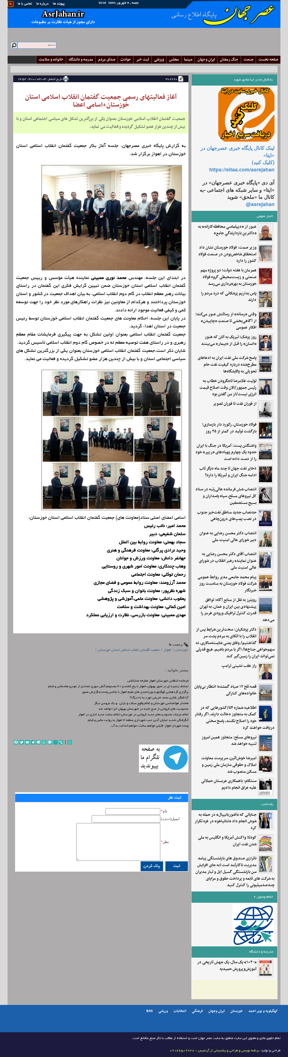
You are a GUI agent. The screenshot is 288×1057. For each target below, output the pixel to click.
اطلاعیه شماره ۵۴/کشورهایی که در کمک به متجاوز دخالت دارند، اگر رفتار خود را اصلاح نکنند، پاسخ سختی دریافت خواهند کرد (234, 718)
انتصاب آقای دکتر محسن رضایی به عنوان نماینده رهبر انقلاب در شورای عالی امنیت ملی (227, 561)
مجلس (174, 59)
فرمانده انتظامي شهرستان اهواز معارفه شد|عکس (157, 681)
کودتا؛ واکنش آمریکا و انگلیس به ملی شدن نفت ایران (227, 841)
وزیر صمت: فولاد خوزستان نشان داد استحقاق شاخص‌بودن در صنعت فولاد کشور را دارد (227, 254)
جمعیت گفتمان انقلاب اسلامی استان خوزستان (129, 650)
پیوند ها (59, 4)
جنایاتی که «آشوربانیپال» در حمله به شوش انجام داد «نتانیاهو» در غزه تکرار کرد (225, 822)
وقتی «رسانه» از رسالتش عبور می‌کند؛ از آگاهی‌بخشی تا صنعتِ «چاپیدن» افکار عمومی (225, 321)
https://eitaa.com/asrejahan (241, 169)
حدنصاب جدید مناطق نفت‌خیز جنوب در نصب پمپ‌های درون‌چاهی (226, 516)
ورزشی (159, 59)
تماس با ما (25, 4)
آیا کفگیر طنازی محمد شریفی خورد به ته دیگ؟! (159, 698)
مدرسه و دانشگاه (81, 59)
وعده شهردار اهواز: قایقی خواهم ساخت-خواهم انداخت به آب (149, 726)
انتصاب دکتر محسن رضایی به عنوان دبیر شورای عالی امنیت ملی (227, 537)
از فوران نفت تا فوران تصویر (234, 404)
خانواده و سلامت (51, 59)
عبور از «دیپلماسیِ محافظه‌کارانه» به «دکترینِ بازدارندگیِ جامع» (227, 230)
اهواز (167, 650)
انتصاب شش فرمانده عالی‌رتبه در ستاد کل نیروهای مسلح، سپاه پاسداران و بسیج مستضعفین (225, 496)
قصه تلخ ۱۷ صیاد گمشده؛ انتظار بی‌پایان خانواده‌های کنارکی (225, 690)
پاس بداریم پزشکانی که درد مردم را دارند (228, 297)
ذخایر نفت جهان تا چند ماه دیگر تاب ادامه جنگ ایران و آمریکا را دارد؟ (227, 472)
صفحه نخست (268, 59)
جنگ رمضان (229, 59)
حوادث (125, 59)
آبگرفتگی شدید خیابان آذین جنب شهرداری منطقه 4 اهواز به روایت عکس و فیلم (138, 720)
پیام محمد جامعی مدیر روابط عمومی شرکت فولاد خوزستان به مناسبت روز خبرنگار (226, 584)
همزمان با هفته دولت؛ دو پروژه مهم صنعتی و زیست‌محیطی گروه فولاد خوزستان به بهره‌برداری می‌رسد (228, 277)
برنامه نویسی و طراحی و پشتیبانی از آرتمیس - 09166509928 (214, 1050)
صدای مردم (106, 59)
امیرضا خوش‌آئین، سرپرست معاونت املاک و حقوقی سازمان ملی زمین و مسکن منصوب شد (228, 765)
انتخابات (180, 1011)
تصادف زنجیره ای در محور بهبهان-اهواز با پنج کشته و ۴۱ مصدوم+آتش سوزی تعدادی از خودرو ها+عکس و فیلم (118, 686)
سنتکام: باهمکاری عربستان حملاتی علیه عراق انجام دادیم (228, 784)
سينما (188, 59)
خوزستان (181, 650)
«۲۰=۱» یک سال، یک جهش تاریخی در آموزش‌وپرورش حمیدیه (226, 966)
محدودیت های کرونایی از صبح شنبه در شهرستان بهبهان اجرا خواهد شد (143, 709)
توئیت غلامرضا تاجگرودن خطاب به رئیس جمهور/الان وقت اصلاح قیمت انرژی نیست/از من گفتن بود (227, 388)
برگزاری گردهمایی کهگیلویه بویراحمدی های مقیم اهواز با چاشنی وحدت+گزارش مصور (135, 692)
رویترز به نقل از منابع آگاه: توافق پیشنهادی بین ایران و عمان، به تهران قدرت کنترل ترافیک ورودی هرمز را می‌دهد (237, 610)
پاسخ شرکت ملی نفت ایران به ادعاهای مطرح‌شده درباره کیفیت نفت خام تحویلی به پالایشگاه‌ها (227, 365)
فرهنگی (197, 1011)
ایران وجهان (216, 1011)
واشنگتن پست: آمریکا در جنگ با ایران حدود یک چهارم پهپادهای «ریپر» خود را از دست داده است (225, 452)
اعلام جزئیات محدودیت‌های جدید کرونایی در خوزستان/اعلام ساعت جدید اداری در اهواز (133, 714)
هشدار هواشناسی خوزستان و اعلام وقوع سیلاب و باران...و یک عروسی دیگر (141, 703)
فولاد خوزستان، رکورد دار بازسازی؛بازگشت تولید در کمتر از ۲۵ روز (229, 428)
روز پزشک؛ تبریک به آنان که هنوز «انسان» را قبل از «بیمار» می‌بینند (228, 340)
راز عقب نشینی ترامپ (239, 666)
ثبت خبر (142, 59)
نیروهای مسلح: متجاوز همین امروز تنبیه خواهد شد (229, 741)
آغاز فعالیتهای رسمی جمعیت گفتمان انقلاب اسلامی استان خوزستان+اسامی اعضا (101, 101)
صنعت (248, 59)
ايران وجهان (206, 59)
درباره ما (42, 4)
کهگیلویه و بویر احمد (263, 1011)
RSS (149, 1011)
